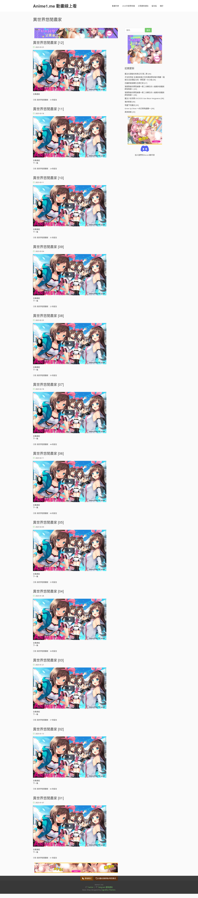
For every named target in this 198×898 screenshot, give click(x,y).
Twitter (90, 887)
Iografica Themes (108, 890)
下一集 (35, 163)
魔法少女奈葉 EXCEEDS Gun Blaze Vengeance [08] (144, 98)
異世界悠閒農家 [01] (48, 797)
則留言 (53, 100)
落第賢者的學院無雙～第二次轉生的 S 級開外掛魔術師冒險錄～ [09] (144, 87)
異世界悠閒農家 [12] (48, 42)
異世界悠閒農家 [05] (48, 522)
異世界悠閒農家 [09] (48, 246)
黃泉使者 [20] (130, 112)
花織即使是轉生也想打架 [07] (136, 83)
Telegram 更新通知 (105, 887)
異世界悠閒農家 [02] (48, 728)
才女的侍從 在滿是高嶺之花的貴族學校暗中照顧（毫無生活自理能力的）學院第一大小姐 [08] (145, 78)
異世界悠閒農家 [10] (48, 177)
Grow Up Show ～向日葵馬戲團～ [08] (139, 108)
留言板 (154, 6)
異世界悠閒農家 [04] (48, 591)
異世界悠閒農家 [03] (48, 660)
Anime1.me (55, 6)
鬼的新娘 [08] (130, 102)
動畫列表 (115, 6)
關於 (161, 6)
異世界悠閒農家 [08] (48, 315)
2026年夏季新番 (128, 6)
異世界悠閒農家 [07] (48, 384)
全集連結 (36, 94)
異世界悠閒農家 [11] (48, 108)
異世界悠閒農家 (42, 100)
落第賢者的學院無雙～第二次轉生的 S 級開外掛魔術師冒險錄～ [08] (144, 93)
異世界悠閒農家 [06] (48, 453)
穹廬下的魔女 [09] (132, 105)
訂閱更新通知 (143, 6)
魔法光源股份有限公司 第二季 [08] (138, 74)
